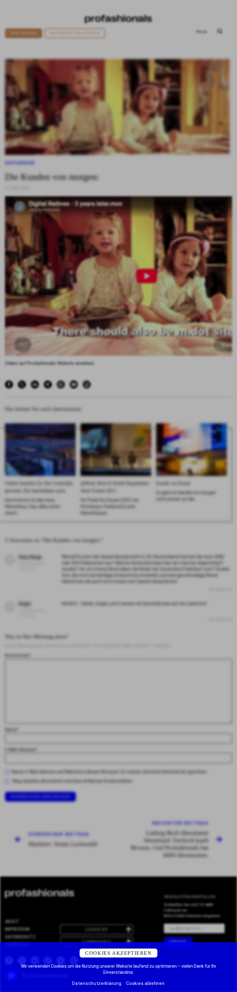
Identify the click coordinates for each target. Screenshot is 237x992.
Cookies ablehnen (145, 983)
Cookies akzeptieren (118, 953)
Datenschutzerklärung (96, 983)
